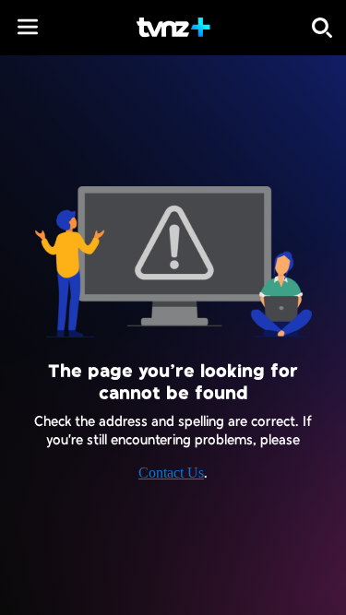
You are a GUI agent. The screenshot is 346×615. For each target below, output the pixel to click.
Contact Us (171, 472)
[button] (27, 26)
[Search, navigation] (322, 27)
